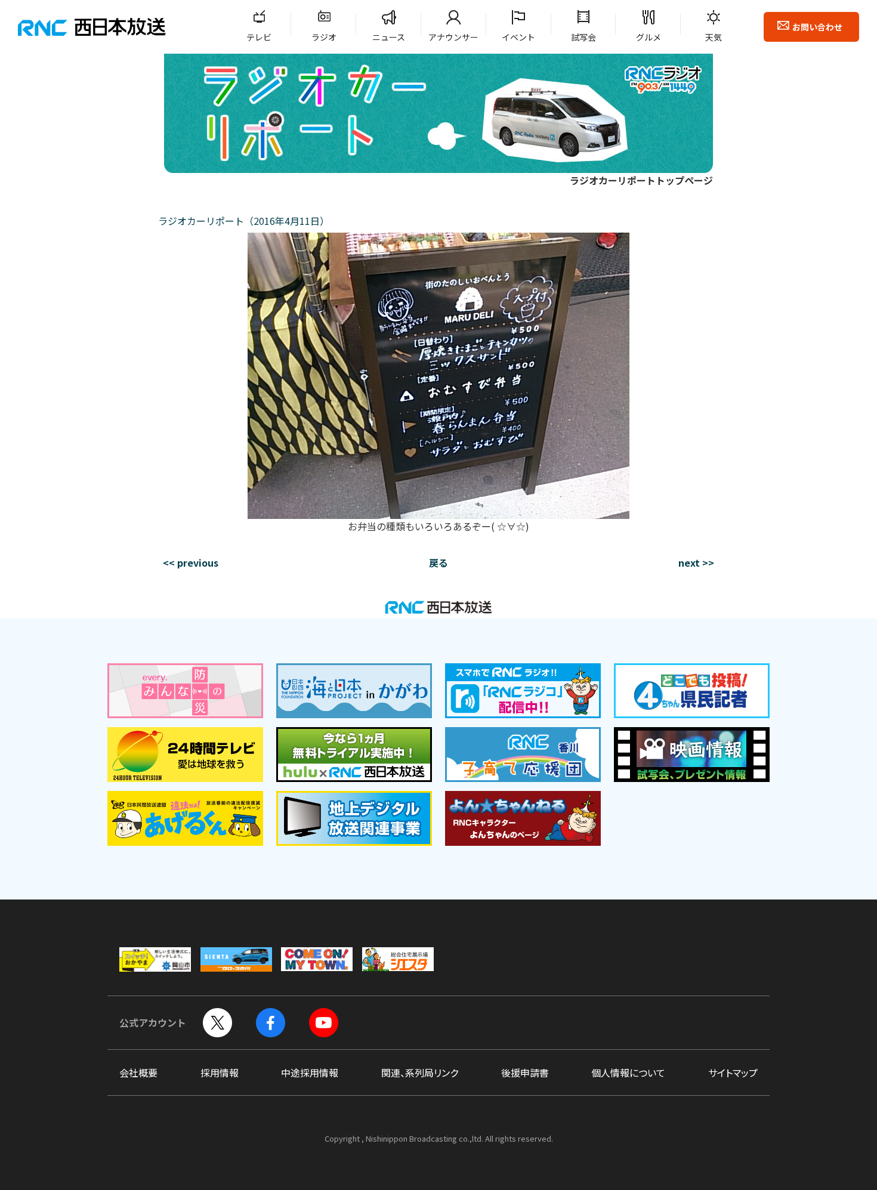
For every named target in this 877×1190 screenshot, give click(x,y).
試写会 (583, 37)
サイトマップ (733, 1072)
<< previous (190, 562)
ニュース (388, 37)
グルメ (648, 37)
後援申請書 (525, 1072)
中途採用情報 (309, 1072)
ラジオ (323, 37)
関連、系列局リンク (419, 1072)
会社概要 (138, 1072)
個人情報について (628, 1072)
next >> (696, 562)
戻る (438, 562)
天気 (713, 37)
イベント (518, 37)
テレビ (258, 37)
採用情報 (219, 1072)
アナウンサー (453, 37)
